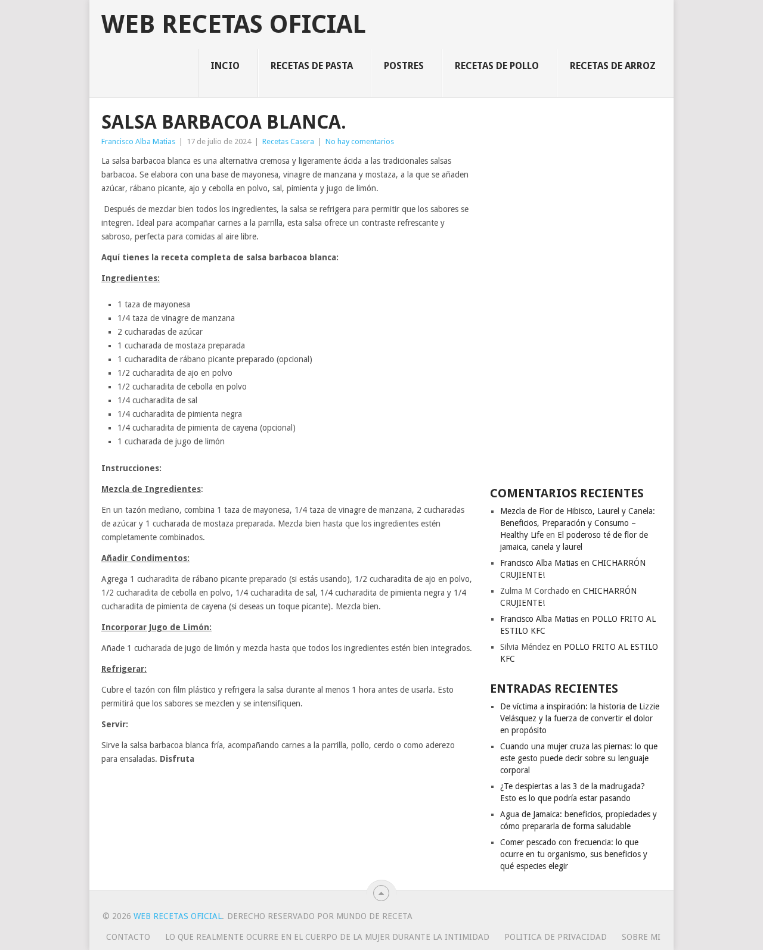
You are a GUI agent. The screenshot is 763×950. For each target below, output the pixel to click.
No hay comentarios (359, 141)
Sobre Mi (641, 937)
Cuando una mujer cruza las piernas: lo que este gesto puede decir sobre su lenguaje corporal (578, 758)
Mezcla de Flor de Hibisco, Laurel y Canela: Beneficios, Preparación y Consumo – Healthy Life (577, 523)
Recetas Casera (288, 141)
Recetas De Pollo (497, 65)
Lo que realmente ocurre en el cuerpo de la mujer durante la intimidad (327, 937)
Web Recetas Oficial (233, 24)
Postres (404, 65)
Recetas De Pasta (312, 65)
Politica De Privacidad (555, 937)
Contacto (128, 937)
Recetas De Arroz (613, 65)
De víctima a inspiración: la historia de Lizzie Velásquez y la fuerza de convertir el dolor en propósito (579, 718)
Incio (225, 65)
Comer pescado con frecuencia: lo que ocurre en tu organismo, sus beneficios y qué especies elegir (573, 854)
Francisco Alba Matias (138, 141)
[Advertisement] (576, 290)
